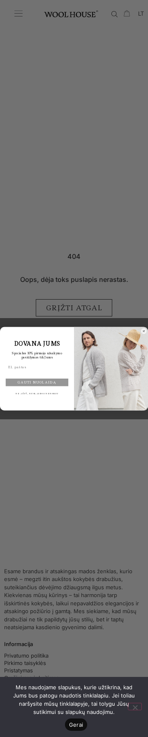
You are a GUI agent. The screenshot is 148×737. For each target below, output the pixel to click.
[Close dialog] (143, 331)
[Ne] (135, 706)
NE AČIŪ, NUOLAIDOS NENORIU (37, 393)
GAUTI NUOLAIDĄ (37, 382)
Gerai (76, 724)
